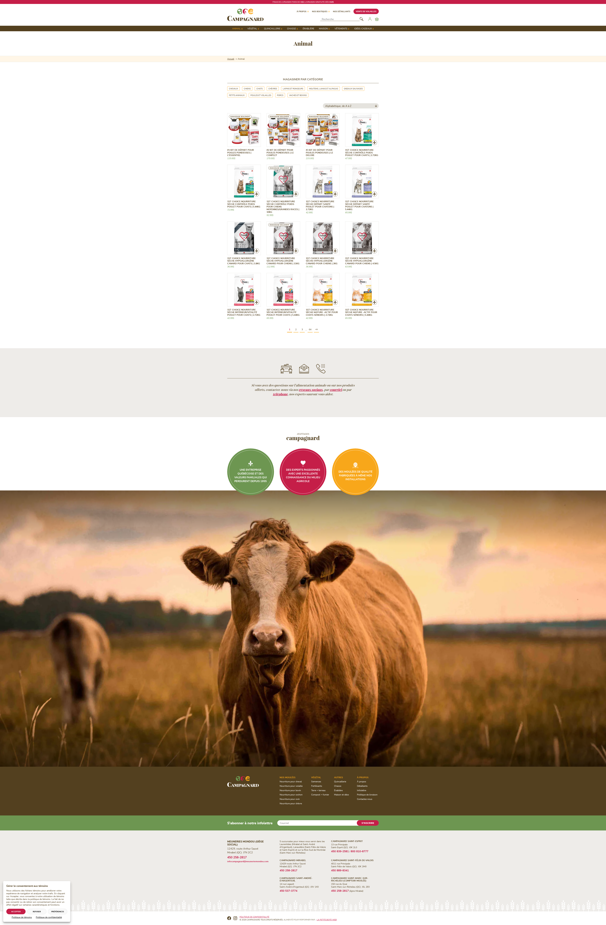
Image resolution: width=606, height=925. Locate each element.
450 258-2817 (237, 857)
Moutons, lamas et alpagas (323, 88)
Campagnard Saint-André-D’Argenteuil (296, 879)
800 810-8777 (359, 851)
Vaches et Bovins (298, 95)
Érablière (308, 28)
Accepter (16, 911)
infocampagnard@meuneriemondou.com (247, 861)
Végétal (252, 28)
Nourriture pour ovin (290, 799)
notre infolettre (321, 2)
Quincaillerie (272, 28)
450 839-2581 (340, 851)
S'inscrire (368, 823)
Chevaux (233, 88)
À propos (301, 11)
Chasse (291, 28)
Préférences (57, 911)
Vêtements (341, 28)
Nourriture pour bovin (290, 790)
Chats (259, 88)
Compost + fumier (320, 794)
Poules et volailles (260, 95)
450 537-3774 (288, 890)
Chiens (247, 88)
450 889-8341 (340, 870)
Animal (236, 28)
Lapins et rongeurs (293, 88)
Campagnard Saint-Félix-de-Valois (352, 860)
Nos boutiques (319, 11)
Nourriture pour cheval (291, 781)
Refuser (37, 911)
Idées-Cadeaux (363, 28)
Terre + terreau (318, 790)
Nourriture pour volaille (291, 786)
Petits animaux (237, 95)
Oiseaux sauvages (353, 88)
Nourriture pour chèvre (291, 803)
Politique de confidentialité (49, 917)
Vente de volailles (366, 11)
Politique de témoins (22, 917)
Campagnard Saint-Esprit (347, 841)
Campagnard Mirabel (293, 860)
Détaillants (362, 786)
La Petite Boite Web (327, 920)
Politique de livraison (367, 794)
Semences (316, 781)
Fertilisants (316, 786)
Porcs (280, 95)
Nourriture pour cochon (291, 794)
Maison (323, 28)
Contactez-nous (364, 799)
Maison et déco (341, 794)
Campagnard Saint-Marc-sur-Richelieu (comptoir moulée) (349, 879)
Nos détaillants (341, 11)
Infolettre (361, 790)
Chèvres (272, 88)
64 (310, 329)
